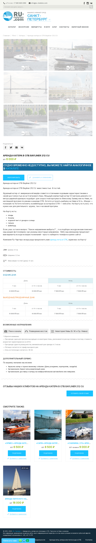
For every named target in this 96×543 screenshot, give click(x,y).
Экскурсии (23, 27)
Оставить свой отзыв (80, 393)
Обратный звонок (80, 27)
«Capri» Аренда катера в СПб (50, 443)
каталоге (12, 168)
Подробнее (16, 453)
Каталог (12, 27)
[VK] (91, 3)
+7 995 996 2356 (19, 3)
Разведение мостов (38, 331)
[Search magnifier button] (91, 6)
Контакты (64, 27)
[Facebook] (84, 3)
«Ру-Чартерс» (16, 531)
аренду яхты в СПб (58, 239)
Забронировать (13, 177)
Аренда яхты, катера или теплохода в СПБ (65, 540)
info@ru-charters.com (39, 3)
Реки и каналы (14, 331)
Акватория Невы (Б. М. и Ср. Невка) (71, 331)
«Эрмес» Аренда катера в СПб (19, 443)
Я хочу (47, 27)
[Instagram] (87, 3)
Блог (54, 27)
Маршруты (36, 27)
